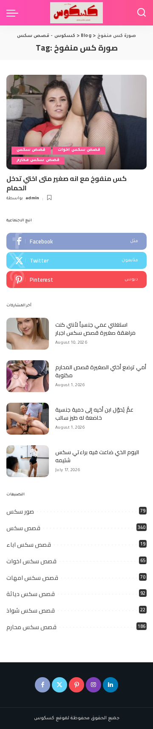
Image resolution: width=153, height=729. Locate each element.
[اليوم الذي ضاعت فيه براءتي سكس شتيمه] (27, 461)
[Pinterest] (76, 279)
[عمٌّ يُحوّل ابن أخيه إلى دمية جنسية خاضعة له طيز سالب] (27, 419)
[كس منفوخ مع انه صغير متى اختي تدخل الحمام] (76, 122)
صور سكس (20, 511)
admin (33, 198)
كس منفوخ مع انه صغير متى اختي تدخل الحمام (66, 183)
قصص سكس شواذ (30, 610)
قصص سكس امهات (32, 577)
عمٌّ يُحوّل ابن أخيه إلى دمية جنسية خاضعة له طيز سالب (94, 413)
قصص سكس (31, 150)
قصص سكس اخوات (79, 150)
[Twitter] (76, 260)
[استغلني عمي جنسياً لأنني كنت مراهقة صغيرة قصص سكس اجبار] (27, 334)
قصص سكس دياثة (30, 593)
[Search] (141, 12)
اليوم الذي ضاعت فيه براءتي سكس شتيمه (97, 456)
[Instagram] (93, 684)
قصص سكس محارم (38, 160)
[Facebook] (76, 241)
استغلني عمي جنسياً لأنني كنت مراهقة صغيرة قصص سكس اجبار (95, 328)
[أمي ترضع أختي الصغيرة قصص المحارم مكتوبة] (27, 376)
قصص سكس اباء (28, 544)
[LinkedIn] (110, 684)
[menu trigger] (14, 12)
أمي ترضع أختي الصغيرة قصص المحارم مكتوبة (100, 371)
